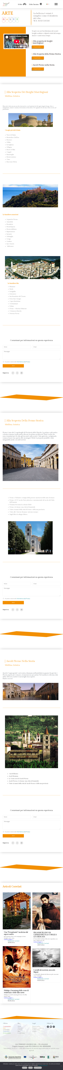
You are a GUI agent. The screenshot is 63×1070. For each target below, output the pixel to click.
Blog (19, 1031)
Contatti (20, 1030)
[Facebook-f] (13, 373)
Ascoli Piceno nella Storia (43, 65)
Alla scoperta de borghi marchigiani (42, 42)
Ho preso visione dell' (17, 362)
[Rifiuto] (61, 1066)
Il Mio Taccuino (34, 4)
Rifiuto (30, 1067)
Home (19, 1026)
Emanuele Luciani (13, 941)
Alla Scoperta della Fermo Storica (47, 54)
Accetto (25, 1067)
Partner (34, 1031)
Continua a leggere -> (8, 939)
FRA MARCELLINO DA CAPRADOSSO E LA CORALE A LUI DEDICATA (45, 935)
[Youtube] (21, 373)
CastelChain (21, 1033)
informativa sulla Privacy (23, 362)
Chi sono (20, 1028)
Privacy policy (36, 1026)
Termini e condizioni (38, 1028)
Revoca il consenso (43, 1065)
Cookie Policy (36, 1030)
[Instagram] (17, 373)
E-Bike (20, 4)
